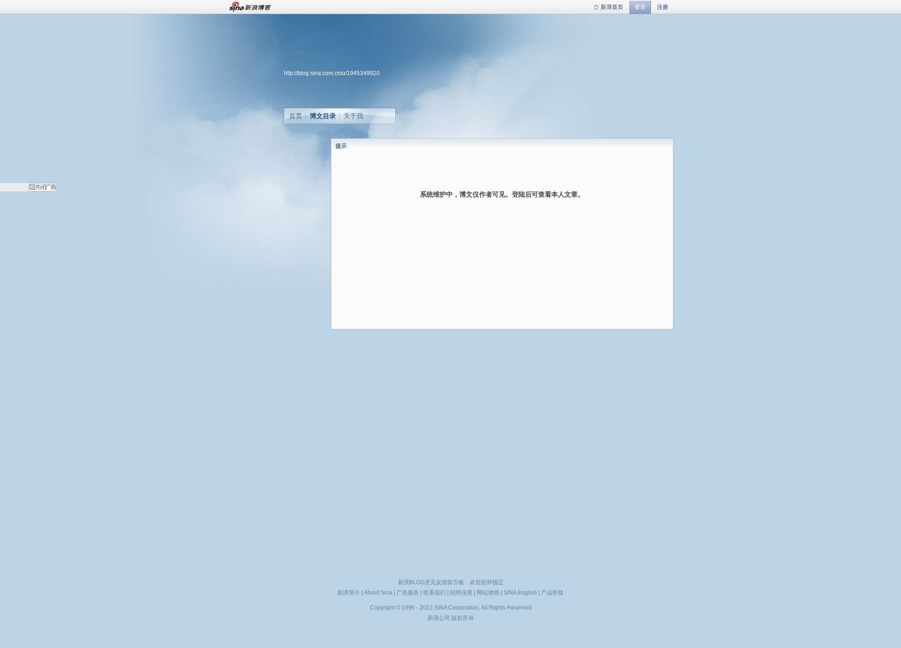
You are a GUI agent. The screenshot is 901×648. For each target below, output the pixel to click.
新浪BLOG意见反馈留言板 (431, 582)
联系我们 (434, 592)
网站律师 (488, 592)
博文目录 (323, 116)
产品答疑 (552, 592)
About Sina (378, 592)
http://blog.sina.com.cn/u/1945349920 (332, 73)
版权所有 (462, 618)
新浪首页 (612, 7)
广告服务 (408, 592)
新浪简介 (348, 592)
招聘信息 (461, 592)
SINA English (520, 592)
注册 (662, 7)
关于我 (353, 116)
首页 (295, 116)
